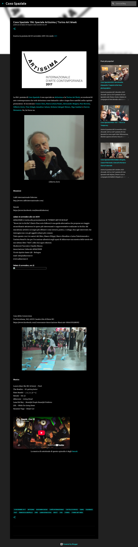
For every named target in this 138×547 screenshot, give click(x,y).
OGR (61, 512)
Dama (82, 509)
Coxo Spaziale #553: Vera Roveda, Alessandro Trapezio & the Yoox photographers (112, 85)
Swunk (75, 451)
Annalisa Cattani (43, 107)
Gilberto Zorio (19, 107)
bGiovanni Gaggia (41, 509)
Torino (67, 512)
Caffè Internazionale (57, 509)
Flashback (89, 509)
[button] (14, 29)
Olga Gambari (76, 107)
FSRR (36, 512)
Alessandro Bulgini (71, 104)
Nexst (55, 512)
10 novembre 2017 (19, 509)
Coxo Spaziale (16, 3)
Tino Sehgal (30, 107)
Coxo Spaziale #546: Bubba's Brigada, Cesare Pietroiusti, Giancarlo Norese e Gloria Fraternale (113, 162)
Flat (15, 512)
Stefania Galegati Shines (60, 107)
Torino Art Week (73, 97)
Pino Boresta (85, 104)
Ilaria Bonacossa (45, 512)
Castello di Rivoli (72, 509)
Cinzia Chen (40, 104)
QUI (55, 36)
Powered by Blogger (70, 544)
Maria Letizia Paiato (54, 104)
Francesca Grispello (26, 512)
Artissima (59, 97)
